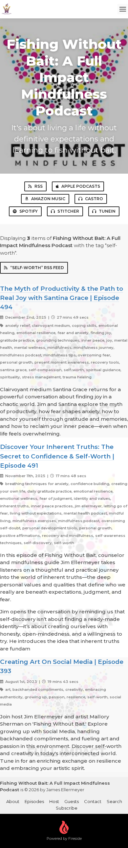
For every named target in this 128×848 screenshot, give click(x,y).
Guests (71, 801)
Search (114, 801)
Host (54, 801)
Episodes (34, 801)
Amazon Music (48, 198)
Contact (92, 801)
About (12, 801)
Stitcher (68, 211)
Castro (94, 198)
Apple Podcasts (80, 186)
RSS (38, 186)
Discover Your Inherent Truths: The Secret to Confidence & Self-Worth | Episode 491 (57, 456)
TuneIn (107, 211)
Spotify (28, 211)
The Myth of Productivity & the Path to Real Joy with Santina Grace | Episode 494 (61, 298)
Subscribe (66, 808)
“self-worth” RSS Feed (37, 267)
